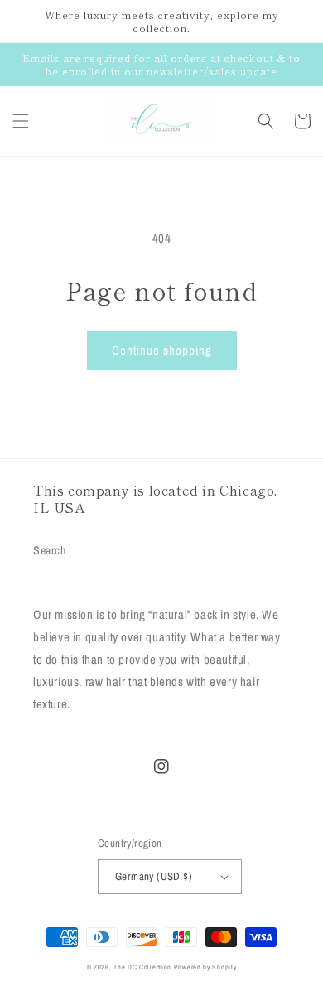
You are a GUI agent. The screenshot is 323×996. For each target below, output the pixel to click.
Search (49, 550)
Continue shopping (162, 350)
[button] (20, 121)
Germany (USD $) (153, 876)
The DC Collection (142, 967)
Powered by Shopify (205, 967)
